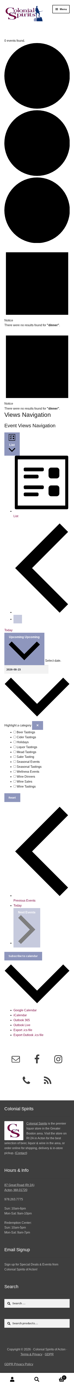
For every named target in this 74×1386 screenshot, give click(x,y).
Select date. (53, 660)
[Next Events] (17, 619)
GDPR (49, 1354)
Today (8, 630)
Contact (21, 1153)
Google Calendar (25, 1010)
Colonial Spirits (36, 1123)
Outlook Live (21, 1025)
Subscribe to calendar (23, 956)
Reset (12, 797)
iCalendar (20, 1015)
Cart (57, 1376)
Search (37, 1379)
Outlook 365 (21, 1020)
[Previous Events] (41, 612)
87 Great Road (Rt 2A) (19, 1185)
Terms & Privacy (31, 1354)
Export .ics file (22, 1030)
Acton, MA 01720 (15, 1190)
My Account (12, 1379)
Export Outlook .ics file (28, 1035)
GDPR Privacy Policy (18, 1364)
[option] (41, 732)
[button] (37, 738)
